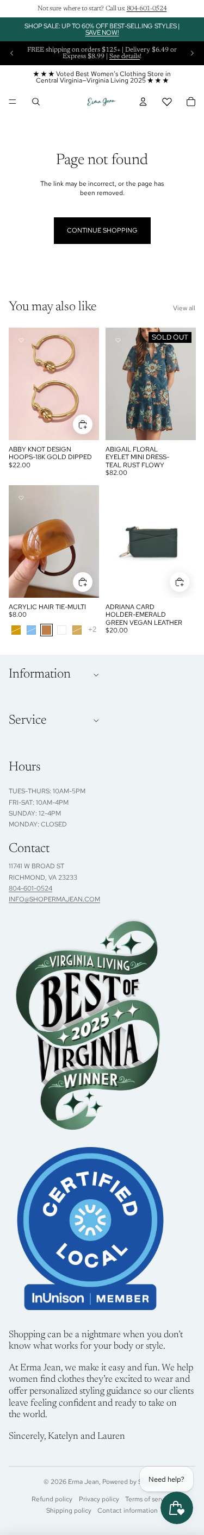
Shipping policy (68, 1510)
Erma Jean (83, 1481)
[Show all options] (92, 630)
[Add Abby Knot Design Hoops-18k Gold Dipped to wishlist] (21, 340)
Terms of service (148, 1499)
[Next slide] (192, 53)
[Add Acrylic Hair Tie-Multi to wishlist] (21, 498)
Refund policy (52, 1499)
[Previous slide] (12, 53)
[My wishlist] (167, 102)
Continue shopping (102, 230)
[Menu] (12, 101)
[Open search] (36, 102)
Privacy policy (99, 1499)
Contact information (127, 1510)
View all (184, 308)
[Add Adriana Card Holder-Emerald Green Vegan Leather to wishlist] (118, 498)
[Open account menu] (143, 102)
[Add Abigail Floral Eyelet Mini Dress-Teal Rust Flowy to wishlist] (118, 340)
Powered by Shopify (131, 1481)
